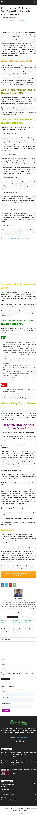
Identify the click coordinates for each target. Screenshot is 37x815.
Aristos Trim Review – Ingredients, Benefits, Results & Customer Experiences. (23, 770)
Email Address (6, 703)
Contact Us (12, 808)
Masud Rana (5, 17)
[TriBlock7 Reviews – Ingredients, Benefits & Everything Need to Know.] (5, 755)
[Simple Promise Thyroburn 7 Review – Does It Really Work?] (6, 624)
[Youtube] (23, 741)
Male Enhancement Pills (7, 789)
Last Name (5, 697)
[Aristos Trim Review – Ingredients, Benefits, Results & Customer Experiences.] (5, 771)
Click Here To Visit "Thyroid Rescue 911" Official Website (18, 574)
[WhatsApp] (14, 585)
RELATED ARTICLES (12, 617)
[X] (6, 585)
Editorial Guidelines (22, 810)
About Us (6, 808)
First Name (5, 691)
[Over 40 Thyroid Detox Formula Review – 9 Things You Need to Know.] (18, 624)
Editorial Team (13, 810)
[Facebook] (2, 585)
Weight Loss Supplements (7, 784)
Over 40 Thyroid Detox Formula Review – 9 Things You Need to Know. (18, 630)
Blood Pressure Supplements (8, 794)
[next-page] (19, 635)
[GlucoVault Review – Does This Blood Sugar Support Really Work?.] (5, 763)
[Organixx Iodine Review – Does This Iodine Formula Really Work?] (30, 624)
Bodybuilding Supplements (7, 792)
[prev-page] (17, 635)
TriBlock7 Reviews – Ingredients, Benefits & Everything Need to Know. (23, 753)
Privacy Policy (20, 808)
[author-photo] (18, 593)
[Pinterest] (10, 585)
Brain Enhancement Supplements (9, 799)
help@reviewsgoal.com (21, 737)
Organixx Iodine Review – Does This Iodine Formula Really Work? (30, 630)
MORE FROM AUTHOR (24, 617)
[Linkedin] (18, 612)
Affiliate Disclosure (29, 808)
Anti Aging (3, 797)
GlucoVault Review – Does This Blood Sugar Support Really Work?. (23, 761)
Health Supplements (6, 786)
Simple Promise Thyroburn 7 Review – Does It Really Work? (6, 630)
